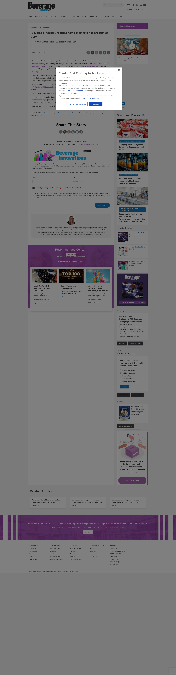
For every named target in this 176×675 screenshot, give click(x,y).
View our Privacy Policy (90, 98)
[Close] (119, 70)
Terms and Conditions (74, 90)
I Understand (95, 104)
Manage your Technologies (78, 104)
